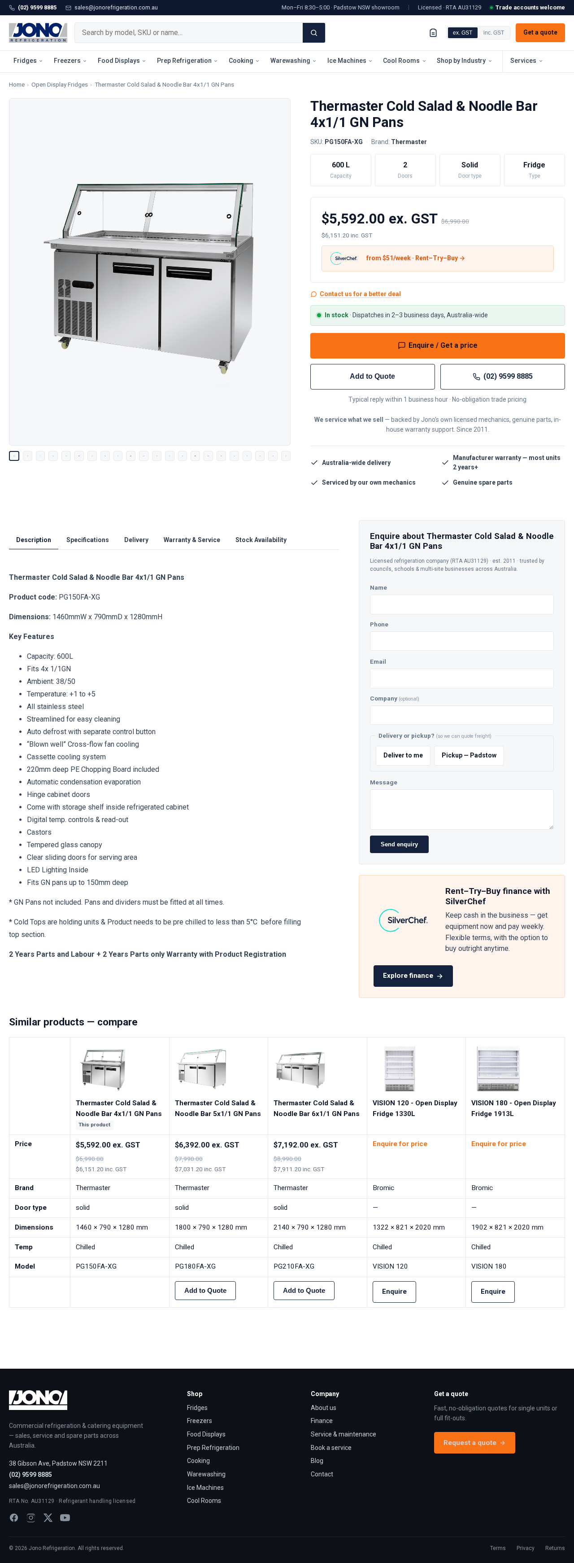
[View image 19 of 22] (247, 456)
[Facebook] (14, 1518)
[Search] (314, 33)
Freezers (67, 60)
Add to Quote (372, 376)
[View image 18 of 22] (234, 456)
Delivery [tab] (136, 539)
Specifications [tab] (87, 539)
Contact (322, 1474)
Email (378, 661)
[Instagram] (31, 1518)
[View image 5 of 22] (66, 456)
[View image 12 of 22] (156, 456)
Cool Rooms (401, 60)
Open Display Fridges (59, 84)
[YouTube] (65, 1518)
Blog (317, 1460)
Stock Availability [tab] (261, 539)
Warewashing (290, 60)
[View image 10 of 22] (130, 456)
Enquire (394, 1291)
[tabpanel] (160, 766)
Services (523, 60)
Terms (498, 1548)
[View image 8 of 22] (105, 456)
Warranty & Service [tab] (192, 539)
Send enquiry (399, 844)
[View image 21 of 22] (273, 456)
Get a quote (540, 32)
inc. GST (493, 33)
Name (378, 587)
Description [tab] (33, 539)
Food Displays (119, 60)
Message (383, 782)
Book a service (331, 1447)
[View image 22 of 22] (286, 456)
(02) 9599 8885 (37, 7)
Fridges (25, 60)
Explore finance (408, 976)
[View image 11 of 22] (143, 456)
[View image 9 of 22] (118, 456)
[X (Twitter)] (48, 1518)
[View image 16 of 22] (208, 456)
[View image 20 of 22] (260, 456)
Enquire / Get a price (443, 345)
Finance (322, 1420)
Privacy (526, 1548)
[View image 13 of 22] (169, 456)
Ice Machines (346, 60)
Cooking (241, 60)
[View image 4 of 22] (53, 456)
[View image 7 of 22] (92, 456)
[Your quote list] (433, 33)
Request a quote (470, 1443)
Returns (555, 1548)
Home (17, 84)
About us (323, 1407)
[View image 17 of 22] (221, 456)
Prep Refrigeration (184, 60)
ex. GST (462, 33)
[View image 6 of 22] (79, 456)
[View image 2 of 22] (27, 456)
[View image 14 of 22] (182, 456)
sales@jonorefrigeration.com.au (116, 7)
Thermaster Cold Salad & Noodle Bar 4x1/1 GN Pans (164, 84)
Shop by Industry (461, 60)
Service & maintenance (343, 1434)
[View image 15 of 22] (195, 456)
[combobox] (189, 33)
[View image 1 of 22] (14, 456)
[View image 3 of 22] (40, 456)
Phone (379, 624)
